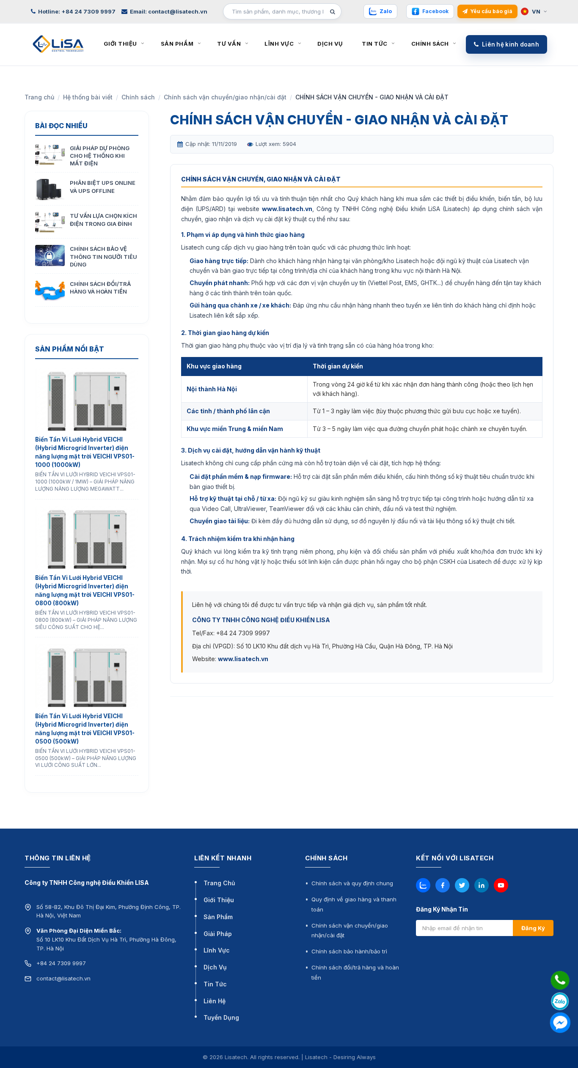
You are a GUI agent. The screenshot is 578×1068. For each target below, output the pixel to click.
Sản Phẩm (218, 916)
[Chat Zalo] (560, 1001)
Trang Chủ (219, 883)
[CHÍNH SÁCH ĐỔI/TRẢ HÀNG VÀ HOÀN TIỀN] (50, 290)
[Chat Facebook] (560, 1022)
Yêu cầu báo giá (491, 11)
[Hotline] (560, 980)
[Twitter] (462, 885)
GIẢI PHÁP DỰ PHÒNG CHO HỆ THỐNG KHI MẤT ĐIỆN (99, 156)
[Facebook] (442, 885)
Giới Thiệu (219, 899)
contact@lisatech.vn (63, 978)
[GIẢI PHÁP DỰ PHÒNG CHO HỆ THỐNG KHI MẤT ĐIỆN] (50, 154)
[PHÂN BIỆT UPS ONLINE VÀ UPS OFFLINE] (50, 189)
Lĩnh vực (279, 43)
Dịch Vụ (215, 967)
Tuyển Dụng (221, 1017)
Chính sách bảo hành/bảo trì (349, 951)
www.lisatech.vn (287, 208)
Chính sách (430, 43)
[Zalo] (423, 885)
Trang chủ (39, 97)
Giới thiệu (120, 43)
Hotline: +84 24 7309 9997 (77, 11)
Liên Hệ (215, 1001)
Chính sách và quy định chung (352, 883)
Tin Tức (215, 984)
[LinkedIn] (481, 885)
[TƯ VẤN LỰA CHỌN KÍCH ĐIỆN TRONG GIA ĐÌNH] (50, 222)
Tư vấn (229, 43)
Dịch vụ (330, 43)
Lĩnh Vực (217, 950)
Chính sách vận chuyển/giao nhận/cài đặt (225, 97)
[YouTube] (501, 885)
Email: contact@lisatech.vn (168, 11)
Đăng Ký (533, 928)
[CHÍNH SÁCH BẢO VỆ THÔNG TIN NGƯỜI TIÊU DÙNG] (50, 255)
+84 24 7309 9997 (61, 963)
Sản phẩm (177, 43)
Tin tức (375, 43)
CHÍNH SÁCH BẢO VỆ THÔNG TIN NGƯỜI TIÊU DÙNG (103, 256)
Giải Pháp (218, 933)
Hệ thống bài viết (88, 97)
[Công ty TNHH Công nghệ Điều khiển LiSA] (58, 43)
